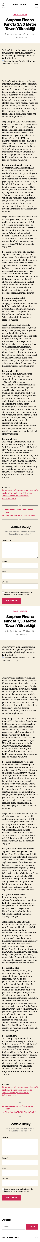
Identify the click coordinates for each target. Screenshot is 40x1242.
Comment (6, 541)
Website (5, 582)
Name (5, 561)
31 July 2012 (31, 34)
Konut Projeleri (20, 14)
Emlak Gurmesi (20, 4)
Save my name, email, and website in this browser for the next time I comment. (18, 593)
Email (4, 572)
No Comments (21, 38)
